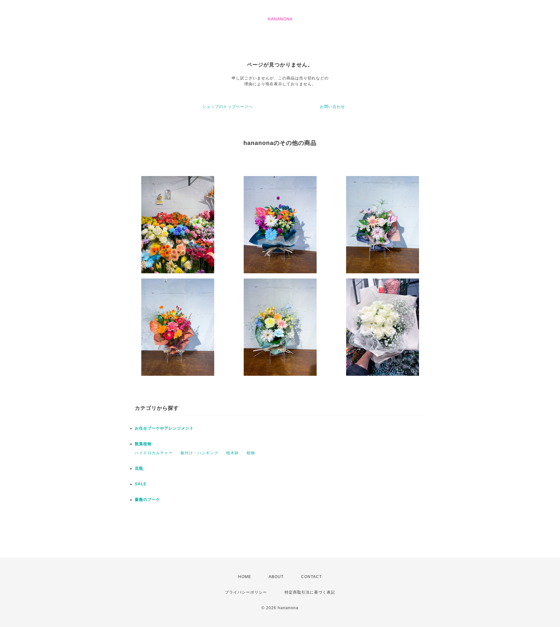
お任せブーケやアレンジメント (164, 428)
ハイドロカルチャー (154, 453)
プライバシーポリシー (246, 592)
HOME (244, 576)
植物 (251, 453)
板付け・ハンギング (199, 453)
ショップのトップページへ (227, 106)
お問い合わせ (332, 106)
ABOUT (276, 576)
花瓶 (139, 468)
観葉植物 (143, 444)
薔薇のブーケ (147, 499)
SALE (140, 484)
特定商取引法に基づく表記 (310, 592)
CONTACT (311, 576)
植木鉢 (232, 453)
